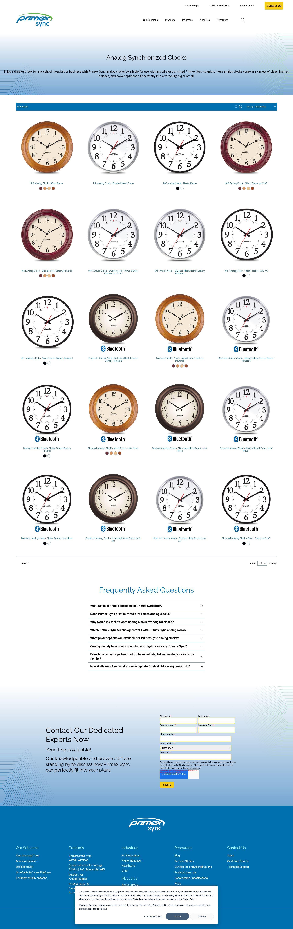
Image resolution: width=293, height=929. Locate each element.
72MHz (73, 869)
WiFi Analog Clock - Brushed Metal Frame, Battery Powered (180, 272)
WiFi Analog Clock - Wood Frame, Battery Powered (46, 271)
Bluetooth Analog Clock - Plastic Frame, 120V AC (246, 538)
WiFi (102, 869)
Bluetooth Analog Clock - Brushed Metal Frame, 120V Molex (246, 449)
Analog (73, 878)
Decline (202, 916)
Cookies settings (153, 916)
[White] (182, 188)
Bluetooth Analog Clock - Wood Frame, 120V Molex (113, 448)
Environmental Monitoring (31, 877)
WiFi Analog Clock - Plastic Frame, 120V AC (246, 271)
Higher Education (132, 860)
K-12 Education (131, 855)
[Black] (177, 188)
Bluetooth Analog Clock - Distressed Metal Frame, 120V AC (113, 539)
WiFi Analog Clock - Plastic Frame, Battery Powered (47, 358)
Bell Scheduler (24, 866)
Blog (177, 855)
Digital (83, 878)
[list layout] (237, 106)
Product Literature (185, 872)
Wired (72, 860)
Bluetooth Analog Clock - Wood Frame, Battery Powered (179, 359)
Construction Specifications (191, 877)
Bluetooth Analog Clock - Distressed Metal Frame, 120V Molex (179, 449)
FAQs (177, 883)
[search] (243, 20)
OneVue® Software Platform (33, 872)
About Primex (130, 885)
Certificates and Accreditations (193, 866)
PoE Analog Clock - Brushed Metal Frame (113, 183)
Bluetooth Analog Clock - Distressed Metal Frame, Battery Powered (113, 359)
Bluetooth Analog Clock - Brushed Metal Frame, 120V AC (179, 539)
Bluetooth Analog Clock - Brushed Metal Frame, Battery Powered (246, 359)
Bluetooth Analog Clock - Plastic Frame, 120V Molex (47, 538)
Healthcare (128, 865)
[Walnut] (53, 188)
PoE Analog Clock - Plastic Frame (180, 183)
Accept (177, 916)
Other (125, 870)
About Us (129, 878)
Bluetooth (92, 869)
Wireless (83, 860)
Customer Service (238, 861)
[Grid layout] (240, 106)
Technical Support (238, 866)
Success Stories (184, 861)
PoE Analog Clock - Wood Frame (47, 183)
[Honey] (45, 188)
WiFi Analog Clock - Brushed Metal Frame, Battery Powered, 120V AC (113, 272)
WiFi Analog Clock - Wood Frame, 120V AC (246, 183)
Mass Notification (26, 861)
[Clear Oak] (49, 188)
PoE (82, 869)
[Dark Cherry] (40, 188)
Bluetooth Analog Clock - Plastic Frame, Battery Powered (47, 449)
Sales (230, 855)
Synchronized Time (27, 855)
